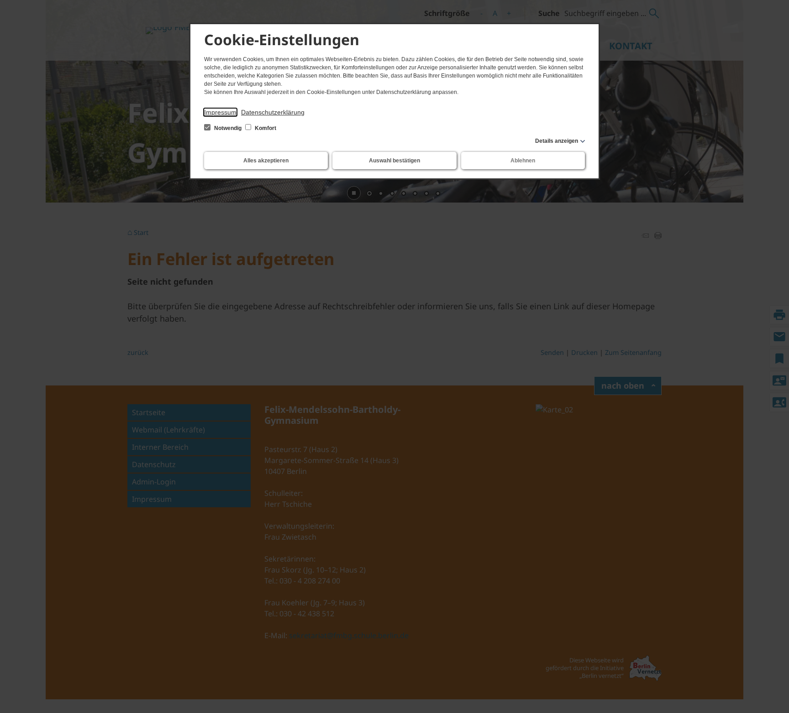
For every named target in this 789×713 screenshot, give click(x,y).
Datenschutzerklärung (273, 112)
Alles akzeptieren (266, 160)
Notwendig (228, 128)
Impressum (220, 112)
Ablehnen (522, 160)
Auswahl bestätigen (394, 160)
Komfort (264, 128)
